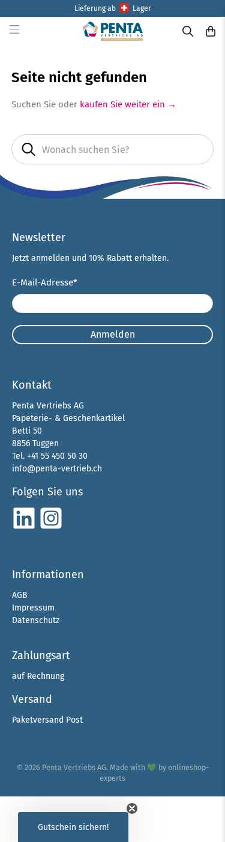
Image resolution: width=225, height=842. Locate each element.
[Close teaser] (132, 808)
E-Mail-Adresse (44, 282)
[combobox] (112, 149)
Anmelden (113, 334)
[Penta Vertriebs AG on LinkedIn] (24, 527)
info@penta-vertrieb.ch (57, 469)
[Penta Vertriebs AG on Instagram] (51, 527)
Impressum (33, 608)
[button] (73, 827)
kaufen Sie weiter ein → (128, 104)
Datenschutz (35, 620)
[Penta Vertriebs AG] (112, 31)
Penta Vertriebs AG (74, 767)
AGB (20, 595)
